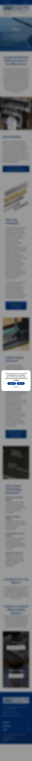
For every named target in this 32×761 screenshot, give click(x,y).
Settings (16, 386)
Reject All (20, 383)
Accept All (11, 383)
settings (16, 380)
